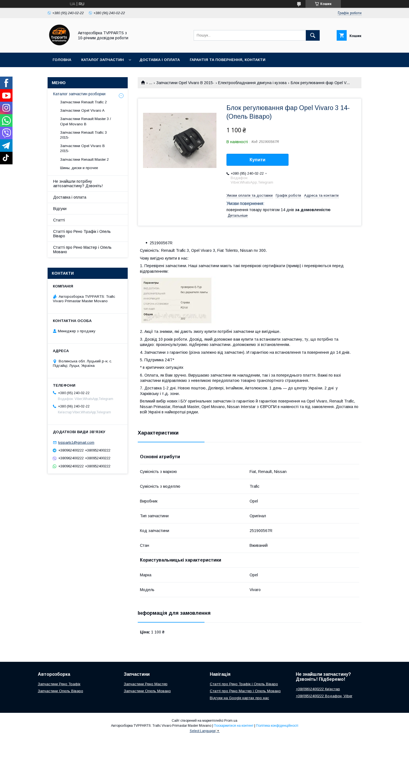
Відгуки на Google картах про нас (239, 698)
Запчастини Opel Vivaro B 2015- (185, 82)
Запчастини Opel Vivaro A (82, 110)
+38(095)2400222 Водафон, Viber (324, 696)
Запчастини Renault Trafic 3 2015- (83, 135)
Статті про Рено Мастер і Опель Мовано (82, 249)
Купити (257, 159)
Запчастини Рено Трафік (59, 684)
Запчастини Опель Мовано (147, 691)
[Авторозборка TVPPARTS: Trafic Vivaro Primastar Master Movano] (59, 45)
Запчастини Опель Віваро (60, 691)
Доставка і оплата (159, 60)
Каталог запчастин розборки (79, 94)
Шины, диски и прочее (79, 168)
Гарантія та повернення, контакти (227, 60)
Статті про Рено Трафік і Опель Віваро (82, 233)
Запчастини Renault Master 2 (84, 159)
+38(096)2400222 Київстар (318, 689)
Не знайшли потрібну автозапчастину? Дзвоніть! (78, 183)
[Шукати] (313, 35)
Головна (62, 60)
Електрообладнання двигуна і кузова (252, 82)
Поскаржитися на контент (233, 726)
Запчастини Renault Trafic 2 (83, 102)
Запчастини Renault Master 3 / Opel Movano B (85, 121)
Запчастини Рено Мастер (145, 684)
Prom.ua (230, 721)
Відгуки (59, 208)
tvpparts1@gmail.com (76, 442)
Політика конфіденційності (277, 726)
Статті (59, 220)
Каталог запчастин (102, 60)
